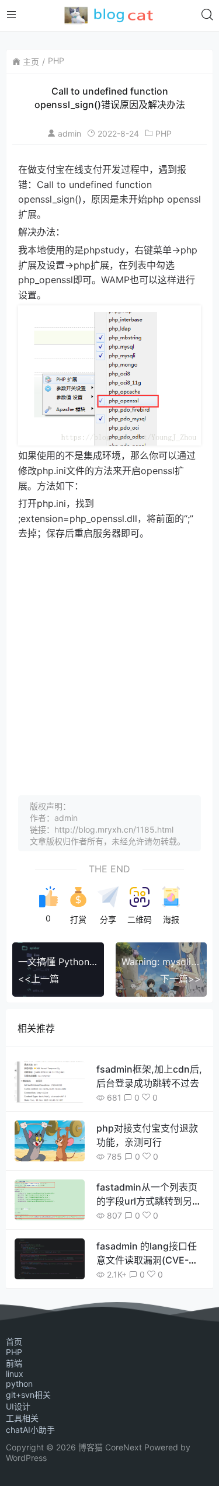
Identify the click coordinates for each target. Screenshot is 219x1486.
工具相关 (22, 1418)
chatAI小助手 (30, 1430)
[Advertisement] (109, 656)
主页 (31, 62)
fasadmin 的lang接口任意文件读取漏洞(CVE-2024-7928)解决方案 (146, 1260)
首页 (14, 1341)
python (19, 1383)
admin (69, 133)
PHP (56, 60)
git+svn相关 (28, 1395)
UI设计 (18, 1406)
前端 (14, 1363)
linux (14, 1374)
